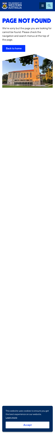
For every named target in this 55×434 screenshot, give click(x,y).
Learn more (11, 417)
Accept (27, 425)
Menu (42, 5)
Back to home (14, 48)
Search (49, 5)
